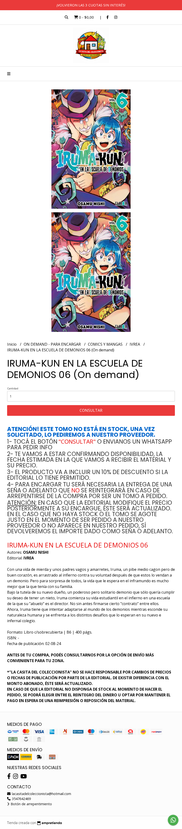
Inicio (12, 344)
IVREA (135, 344)
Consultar (91, 410)
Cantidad (12, 388)
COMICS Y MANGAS (105, 344)
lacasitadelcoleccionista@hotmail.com (41, 793)
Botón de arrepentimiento (31, 804)
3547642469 (21, 798)
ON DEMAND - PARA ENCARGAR (53, 344)
